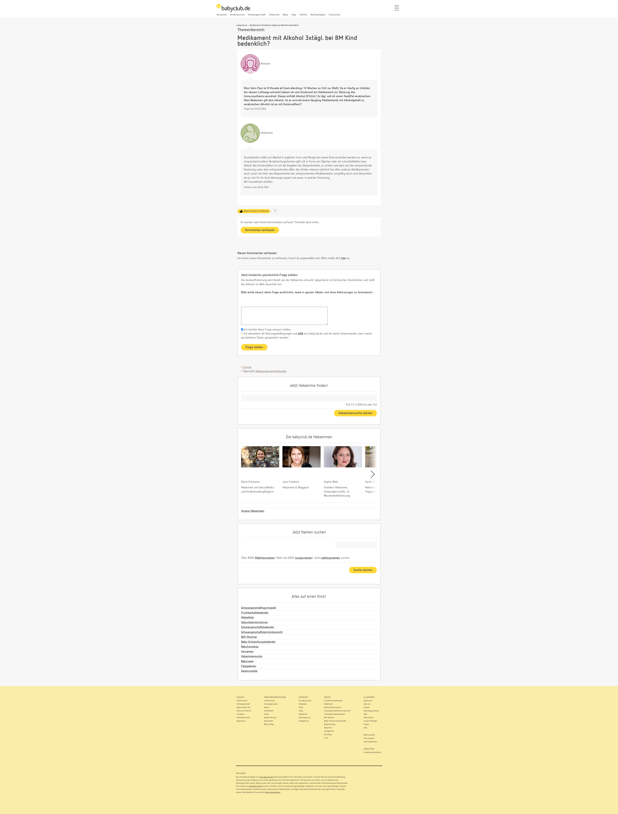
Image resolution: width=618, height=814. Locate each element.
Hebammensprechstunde (271, 371)
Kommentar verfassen (260, 230)
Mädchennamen (265, 558)
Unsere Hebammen (252, 511)
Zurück (247, 367)
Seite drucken (369, 738)
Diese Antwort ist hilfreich (256, 211)
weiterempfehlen (370, 742)
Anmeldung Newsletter (372, 752)
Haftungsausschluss (272, 792)
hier (343, 258)
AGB (300, 333)
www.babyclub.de (266, 777)
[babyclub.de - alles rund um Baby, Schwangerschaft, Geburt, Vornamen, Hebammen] (233, 9)
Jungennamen (303, 558)
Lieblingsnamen (330, 558)
